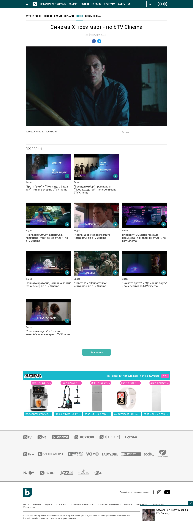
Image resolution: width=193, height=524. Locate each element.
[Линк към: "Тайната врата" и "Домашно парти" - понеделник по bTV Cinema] (144, 273)
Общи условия (29, 507)
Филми (73, 4)
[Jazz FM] (69, 473)
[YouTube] (165, 492)
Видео (79, 15)
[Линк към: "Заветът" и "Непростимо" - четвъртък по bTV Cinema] (96, 273)
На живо (96, 4)
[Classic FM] (86, 472)
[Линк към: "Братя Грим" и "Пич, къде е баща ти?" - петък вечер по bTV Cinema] (48, 177)
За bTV (121, 4)
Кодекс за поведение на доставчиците (115, 504)
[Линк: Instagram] (157, 492)
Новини (84, 4)
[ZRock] (102, 473)
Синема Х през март (45, 131)
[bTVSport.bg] (132, 454)
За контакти (61, 504)
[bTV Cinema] (63, 437)
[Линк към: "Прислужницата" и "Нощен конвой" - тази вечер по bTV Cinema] (48, 321)
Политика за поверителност (82, 504)
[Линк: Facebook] (152, 492)
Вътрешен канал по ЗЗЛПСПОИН (150, 504)
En (129, 4)
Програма (109, 4)
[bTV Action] (87, 437)
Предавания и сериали (53, 4)
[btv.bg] (30, 437)
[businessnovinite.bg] (77, 454)
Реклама (37, 504)
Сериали (69, 15)
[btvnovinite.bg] (53, 454)
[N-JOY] (31, 473)
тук (165, 376)
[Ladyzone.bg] (111, 454)
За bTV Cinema (93, 15)
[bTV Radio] (50, 473)
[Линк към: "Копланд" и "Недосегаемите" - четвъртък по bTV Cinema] (96, 225)
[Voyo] (94, 454)
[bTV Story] (112, 437)
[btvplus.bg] (30, 454)
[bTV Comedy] (45, 437)
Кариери (48, 504)
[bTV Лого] (27, 492)
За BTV (26, 504)
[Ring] (134, 437)
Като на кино (33, 15)
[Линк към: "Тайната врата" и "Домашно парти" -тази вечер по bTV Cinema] (48, 273)
